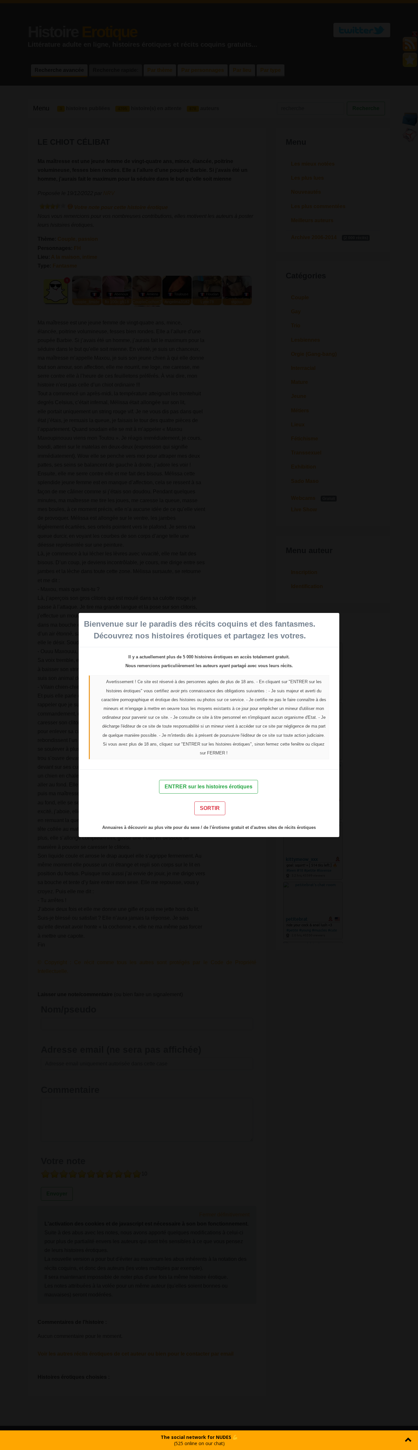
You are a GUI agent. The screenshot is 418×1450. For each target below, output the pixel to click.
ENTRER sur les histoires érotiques (208, 786)
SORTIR (210, 808)
